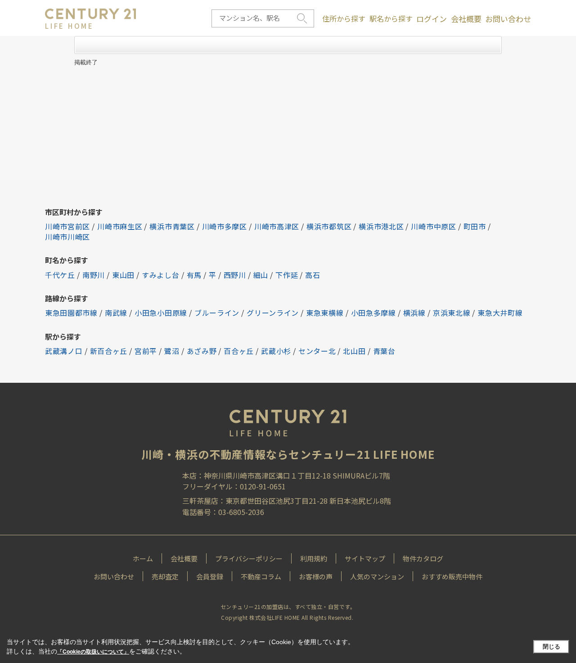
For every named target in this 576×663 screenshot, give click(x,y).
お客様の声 (316, 576)
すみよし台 (161, 274)
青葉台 (384, 350)
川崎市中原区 (433, 226)
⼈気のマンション (377, 576)
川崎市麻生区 (119, 226)
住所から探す (343, 18)
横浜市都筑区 (328, 226)
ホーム (143, 558)
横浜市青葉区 (171, 226)
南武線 (116, 312)
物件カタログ (423, 558)
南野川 (93, 274)
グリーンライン (273, 312)
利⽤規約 (313, 558)
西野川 (235, 274)
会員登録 (209, 576)
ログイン (431, 18)
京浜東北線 (452, 312)
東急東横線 (325, 312)
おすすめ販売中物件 (452, 576)
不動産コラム (261, 576)
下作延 (286, 274)
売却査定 (165, 576)
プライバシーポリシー (249, 558)
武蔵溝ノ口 (64, 350)
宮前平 (146, 350)
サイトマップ (365, 558)
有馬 (194, 274)
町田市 (475, 226)
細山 (260, 274)
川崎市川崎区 (67, 236)
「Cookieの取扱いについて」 (93, 652)
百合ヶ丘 (239, 350)
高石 (312, 274)
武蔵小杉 (276, 350)
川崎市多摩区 (224, 226)
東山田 (123, 274)
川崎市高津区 (276, 226)
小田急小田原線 (161, 312)
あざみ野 (202, 350)
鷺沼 (171, 350)
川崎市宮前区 (67, 226)
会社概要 (466, 18)
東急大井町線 (499, 312)
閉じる (551, 646)
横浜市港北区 (381, 226)
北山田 (354, 350)
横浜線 (414, 312)
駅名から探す (391, 18)
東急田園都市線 (71, 312)
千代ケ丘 (60, 274)
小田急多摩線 (373, 312)
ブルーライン (216, 312)
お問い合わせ (508, 18)
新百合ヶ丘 (109, 350)
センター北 (317, 350)
